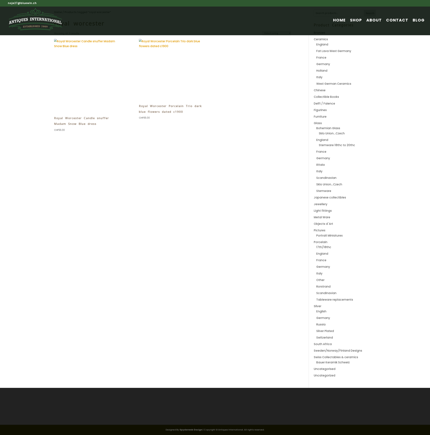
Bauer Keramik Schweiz (333, 362)
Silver (317, 306)
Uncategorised (324, 369)
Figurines (320, 110)
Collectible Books (326, 97)
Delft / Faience (324, 103)
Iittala (320, 165)
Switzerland (324, 338)
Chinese (320, 90)
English (321, 311)
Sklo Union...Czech (332, 133)
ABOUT (374, 21)
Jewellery (320, 204)
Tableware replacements (334, 300)
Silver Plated (325, 331)
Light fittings (323, 211)
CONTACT (397, 21)
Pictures (319, 230)
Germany (323, 64)
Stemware (323, 191)
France (321, 58)
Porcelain (320, 242)
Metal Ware (322, 217)
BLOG (419, 21)
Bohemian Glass (328, 128)
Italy (319, 77)
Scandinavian (326, 178)
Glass (318, 123)
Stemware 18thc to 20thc (337, 145)
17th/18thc (323, 247)
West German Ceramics (333, 84)
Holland (321, 71)
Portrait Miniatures (329, 236)
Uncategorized (324, 375)
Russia (321, 324)
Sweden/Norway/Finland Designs (338, 351)
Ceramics (321, 39)
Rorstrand (323, 287)
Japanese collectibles (330, 197)
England (322, 44)
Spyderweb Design (191, 429)
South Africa (323, 344)
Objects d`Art (323, 224)
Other (320, 280)
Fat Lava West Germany (333, 51)
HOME (339, 21)
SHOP (356, 21)
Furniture (320, 117)
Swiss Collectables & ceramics (336, 357)
